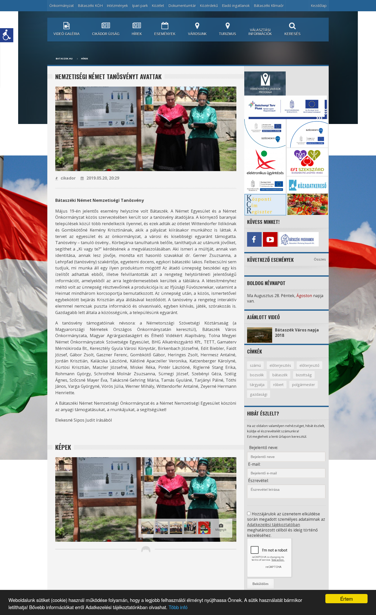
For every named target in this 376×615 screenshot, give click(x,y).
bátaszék (279, 374)
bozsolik (257, 374)
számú (255, 365)
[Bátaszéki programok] (286, 239)
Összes (320, 259)
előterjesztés (280, 365)
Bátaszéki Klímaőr (269, 5)
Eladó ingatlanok (236, 5)
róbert (278, 384)
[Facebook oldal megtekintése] (254, 239)
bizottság (304, 374)
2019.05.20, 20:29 (102, 178)
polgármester (303, 384)
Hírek (84, 58)
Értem (346, 598)
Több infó (178, 607)
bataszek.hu (64, 58)
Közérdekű (209, 5)
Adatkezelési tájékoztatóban (273, 524)
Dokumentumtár (182, 5)
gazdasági (258, 394)
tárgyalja (257, 384)
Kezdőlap (319, 5)
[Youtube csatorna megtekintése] (270, 239)
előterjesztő (309, 365)
